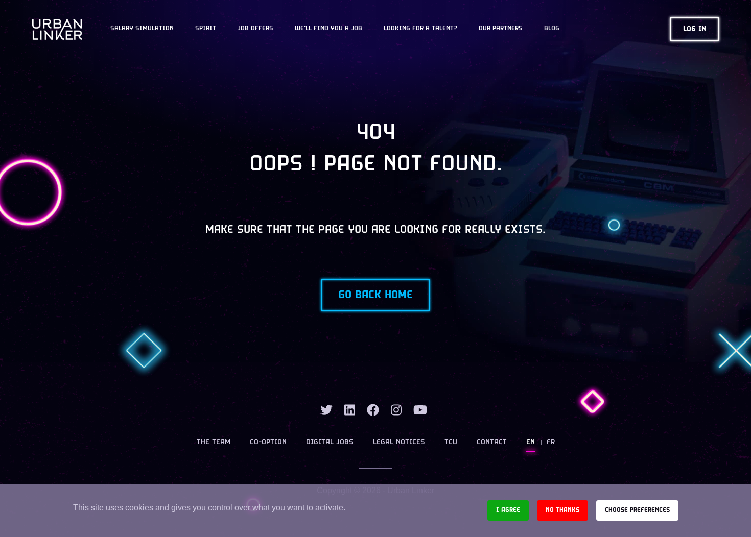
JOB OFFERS (255, 29)
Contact (492, 442)
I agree (508, 510)
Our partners (501, 29)
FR (551, 442)
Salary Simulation (142, 29)
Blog (551, 29)
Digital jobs (330, 442)
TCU (450, 442)
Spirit (205, 29)
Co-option (268, 442)
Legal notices (399, 442)
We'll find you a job (328, 29)
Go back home (375, 295)
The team (213, 442)
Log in (694, 29)
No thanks (562, 510)
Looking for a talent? (420, 29)
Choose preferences (637, 510)
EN (530, 442)
